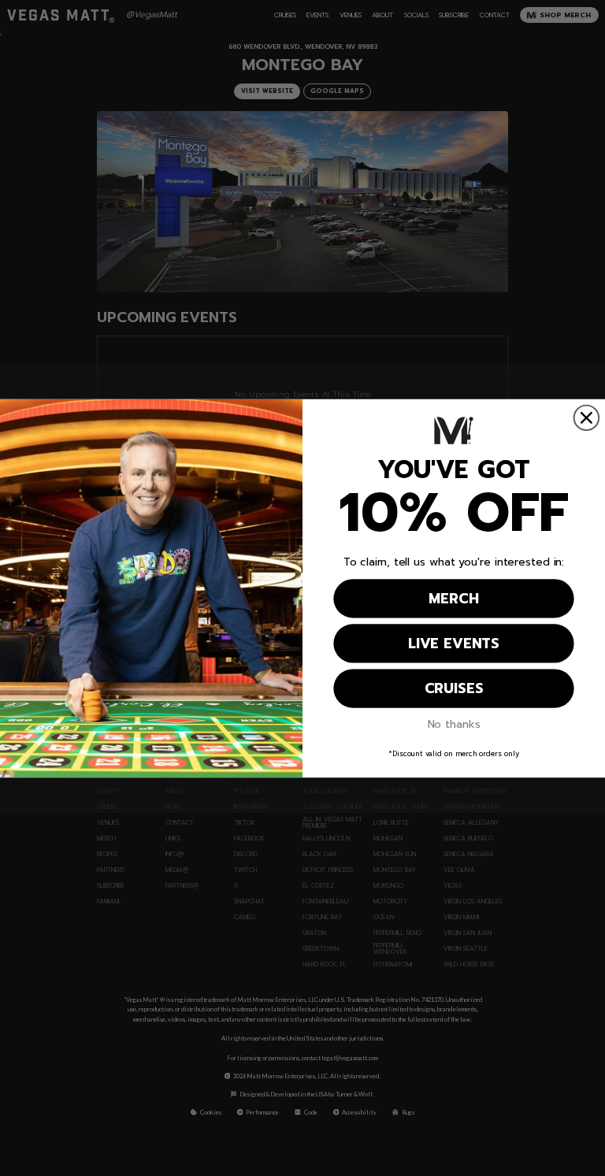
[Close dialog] (586, 417)
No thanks (454, 724)
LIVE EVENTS (453, 644)
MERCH (453, 599)
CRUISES (454, 688)
